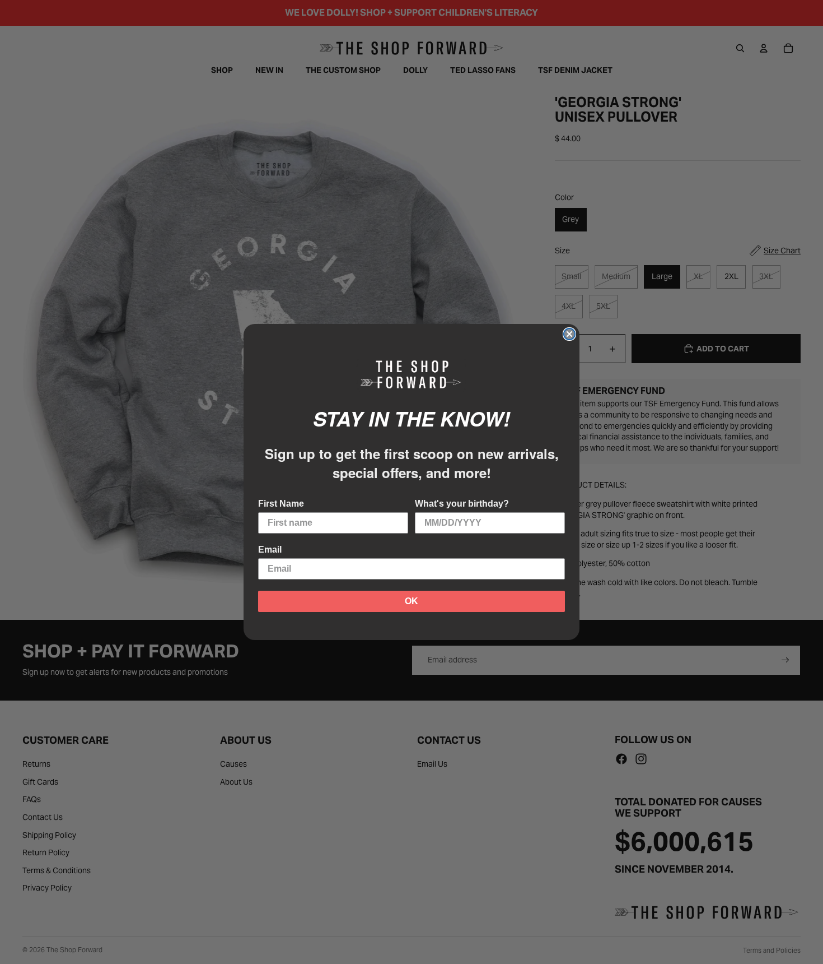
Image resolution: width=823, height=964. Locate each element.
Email (270, 549)
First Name (281, 503)
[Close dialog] (569, 334)
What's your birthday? (462, 503)
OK (411, 601)
